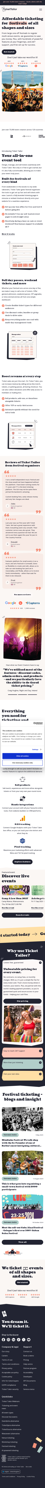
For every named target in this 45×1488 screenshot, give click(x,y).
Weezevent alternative (11, 1433)
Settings (35, 749)
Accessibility (28, 1372)
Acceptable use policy (10, 1372)
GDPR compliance (9, 1385)
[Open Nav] (40, 9)
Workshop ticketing (9, 1442)
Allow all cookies (22, 756)
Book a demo (28, 1356)
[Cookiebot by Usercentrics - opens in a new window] (33, 723)
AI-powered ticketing (10, 1450)
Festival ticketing (8, 1446)
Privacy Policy (21, 1476)
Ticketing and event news (10, 1407)
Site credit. (29, 1467)
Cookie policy (7, 1376)
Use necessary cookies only (22, 763)
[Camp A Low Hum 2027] (16, 890)
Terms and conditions (10, 1364)
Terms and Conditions (8, 1476)
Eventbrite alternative (10, 1421)
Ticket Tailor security (10, 1389)
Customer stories (10, 1135)
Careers (5, 1356)
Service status (28, 1389)
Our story (5, 1351)
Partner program (30, 1368)
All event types (7, 1413)
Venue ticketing (8, 1438)
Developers (27, 1376)
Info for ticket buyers (10, 1381)
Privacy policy (7, 1368)
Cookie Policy (31, 1476)
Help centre (28, 1364)
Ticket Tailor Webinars (11, 1401)
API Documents (29, 1381)
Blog (25, 1385)
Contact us (27, 1351)
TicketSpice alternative (11, 1425)
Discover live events (9, 1417)
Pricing (26, 1360)
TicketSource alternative (11, 1429)
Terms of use (7, 1360)
